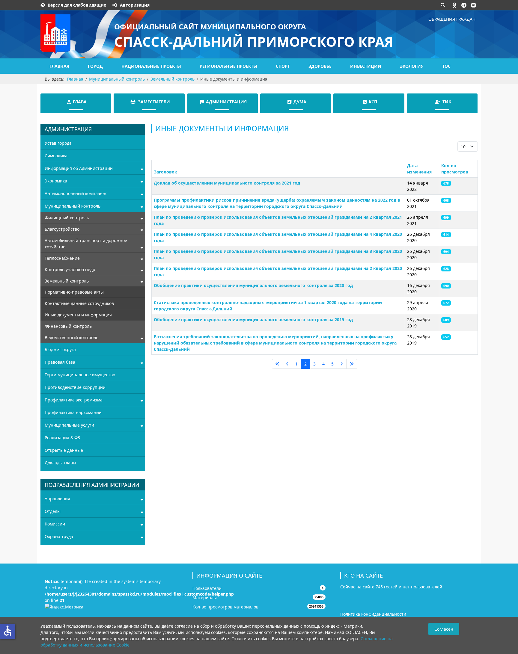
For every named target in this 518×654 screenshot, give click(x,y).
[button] (454, 5)
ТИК (446, 102)
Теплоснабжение (62, 258)
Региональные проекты (228, 66)
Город (95, 66)
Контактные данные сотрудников (79, 303)
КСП (373, 102)
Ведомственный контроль (71, 337)
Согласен (443, 629)
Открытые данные (64, 450)
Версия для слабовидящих (77, 5)
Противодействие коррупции (75, 387)
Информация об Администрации (79, 168)
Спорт (283, 66)
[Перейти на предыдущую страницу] (287, 364)
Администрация (226, 102)
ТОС (446, 66)
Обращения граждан (451, 19)
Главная (59, 66)
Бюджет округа (60, 349)
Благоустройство (62, 229)
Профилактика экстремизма (74, 400)
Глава (80, 102)
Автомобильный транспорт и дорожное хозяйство (86, 244)
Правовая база (60, 362)
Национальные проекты (151, 66)
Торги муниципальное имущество (80, 374)
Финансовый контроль (68, 326)
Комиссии (55, 524)
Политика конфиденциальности (373, 614)
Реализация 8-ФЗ (62, 437)
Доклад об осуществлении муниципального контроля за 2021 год (227, 183)
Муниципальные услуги (69, 425)
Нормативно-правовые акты (74, 292)
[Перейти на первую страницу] (277, 364)
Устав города (58, 143)
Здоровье (320, 66)
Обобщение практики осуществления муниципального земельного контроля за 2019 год (253, 319)
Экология (412, 66)
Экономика (56, 181)
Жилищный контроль (67, 217)
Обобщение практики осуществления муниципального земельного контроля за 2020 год (253, 285)
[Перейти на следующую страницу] (342, 364)
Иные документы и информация (78, 315)
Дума (299, 102)
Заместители (154, 102)
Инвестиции (365, 66)
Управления (57, 499)
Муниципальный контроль (72, 206)
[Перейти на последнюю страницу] (351, 364)
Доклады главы (60, 463)
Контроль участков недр (70, 269)
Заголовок (165, 172)
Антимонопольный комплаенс (76, 193)
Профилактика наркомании (73, 412)
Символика (56, 155)
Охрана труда (59, 536)
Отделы (53, 511)
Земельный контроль (67, 281)
